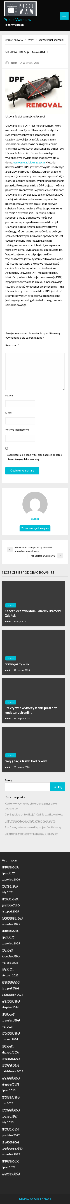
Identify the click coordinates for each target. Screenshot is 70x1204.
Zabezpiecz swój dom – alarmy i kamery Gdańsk (32, 613)
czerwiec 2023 (11, 1096)
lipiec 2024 (8, 1013)
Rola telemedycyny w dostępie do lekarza (30, 820)
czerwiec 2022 (11, 1173)
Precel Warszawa (18, 19)
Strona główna (14, 40)
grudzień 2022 (11, 1135)
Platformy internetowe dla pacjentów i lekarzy (33, 827)
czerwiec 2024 (11, 1020)
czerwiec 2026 (11, 879)
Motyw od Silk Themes (35, 1199)
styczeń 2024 (10, 1052)
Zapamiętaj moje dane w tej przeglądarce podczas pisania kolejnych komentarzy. (34, 457)
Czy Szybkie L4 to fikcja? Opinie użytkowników (34, 814)
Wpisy (31, 40)
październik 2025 (12, 917)
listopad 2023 (10, 1064)
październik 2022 (12, 1148)
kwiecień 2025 (11, 956)
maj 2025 (7, 949)
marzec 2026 (10, 885)
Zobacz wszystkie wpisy (35, 528)
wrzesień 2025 (11, 924)
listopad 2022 (10, 1141)
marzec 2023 (10, 1116)
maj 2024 (7, 1026)
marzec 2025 (10, 962)
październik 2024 (12, 994)
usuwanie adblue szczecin (29, 162)
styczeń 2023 (10, 1128)
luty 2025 (7, 968)
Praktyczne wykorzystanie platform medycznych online (30, 710)
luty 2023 (7, 1122)
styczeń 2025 (10, 975)
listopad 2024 (10, 988)
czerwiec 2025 (11, 943)
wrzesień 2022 (11, 1154)
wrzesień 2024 (11, 1000)
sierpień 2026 (10, 866)
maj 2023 (7, 1103)
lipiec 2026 (8, 873)
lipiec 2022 (8, 1167)
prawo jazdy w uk (16, 664)
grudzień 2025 (11, 905)
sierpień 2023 (10, 1084)
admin (14, 62)
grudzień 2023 (11, 1058)
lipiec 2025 (8, 937)
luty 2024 (7, 1045)
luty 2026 (7, 892)
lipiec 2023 (8, 1090)
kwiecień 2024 (11, 1032)
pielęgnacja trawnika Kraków (25, 761)
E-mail (9, 412)
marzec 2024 (10, 1039)
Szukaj (8, 780)
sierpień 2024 (10, 1007)
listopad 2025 (10, 911)
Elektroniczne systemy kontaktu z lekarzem (31, 833)
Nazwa (10, 395)
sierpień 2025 (10, 930)
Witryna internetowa (17, 429)
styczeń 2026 (10, 898)
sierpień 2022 (10, 1160)
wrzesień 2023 (11, 1077)
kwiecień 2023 (11, 1109)
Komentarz (12, 344)
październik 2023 (12, 1071)
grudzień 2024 (11, 981)
